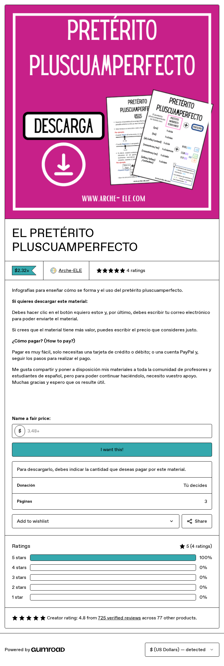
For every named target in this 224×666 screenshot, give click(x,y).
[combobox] (95, 521)
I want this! (112, 449)
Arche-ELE (70, 270)
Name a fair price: (31, 418)
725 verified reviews (119, 618)
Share (201, 521)
